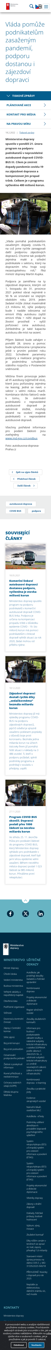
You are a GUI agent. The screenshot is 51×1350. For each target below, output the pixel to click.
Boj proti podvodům (13, 1049)
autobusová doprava (21, 503)
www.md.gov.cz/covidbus (21, 438)
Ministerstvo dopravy (12, 6)
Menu (46, 7)
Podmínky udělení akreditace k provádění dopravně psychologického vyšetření (36, 1129)
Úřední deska (10, 973)
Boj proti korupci (12, 1043)
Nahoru (25, 901)
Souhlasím (36, 1345)
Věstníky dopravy (35, 1197)
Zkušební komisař (35, 1234)
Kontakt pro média (21, 114)
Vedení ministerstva (13, 979)
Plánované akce (19, 105)
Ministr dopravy (11, 968)
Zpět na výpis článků (27, 472)
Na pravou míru (19, 124)
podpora (36, 510)
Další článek (24, 485)
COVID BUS (15, 510)
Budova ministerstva (13, 985)
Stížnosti (8, 1012)
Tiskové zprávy (23, 96)
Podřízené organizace (14, 1006)
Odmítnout (19, 1345)
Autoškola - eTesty (35, 1116)
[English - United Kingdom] (38, 8)
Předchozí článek (26, 478)
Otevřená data (10, 1000)
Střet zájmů (9, 1037)
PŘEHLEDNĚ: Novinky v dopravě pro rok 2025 (37, 1275)
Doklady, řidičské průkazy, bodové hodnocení (35, 1216)
